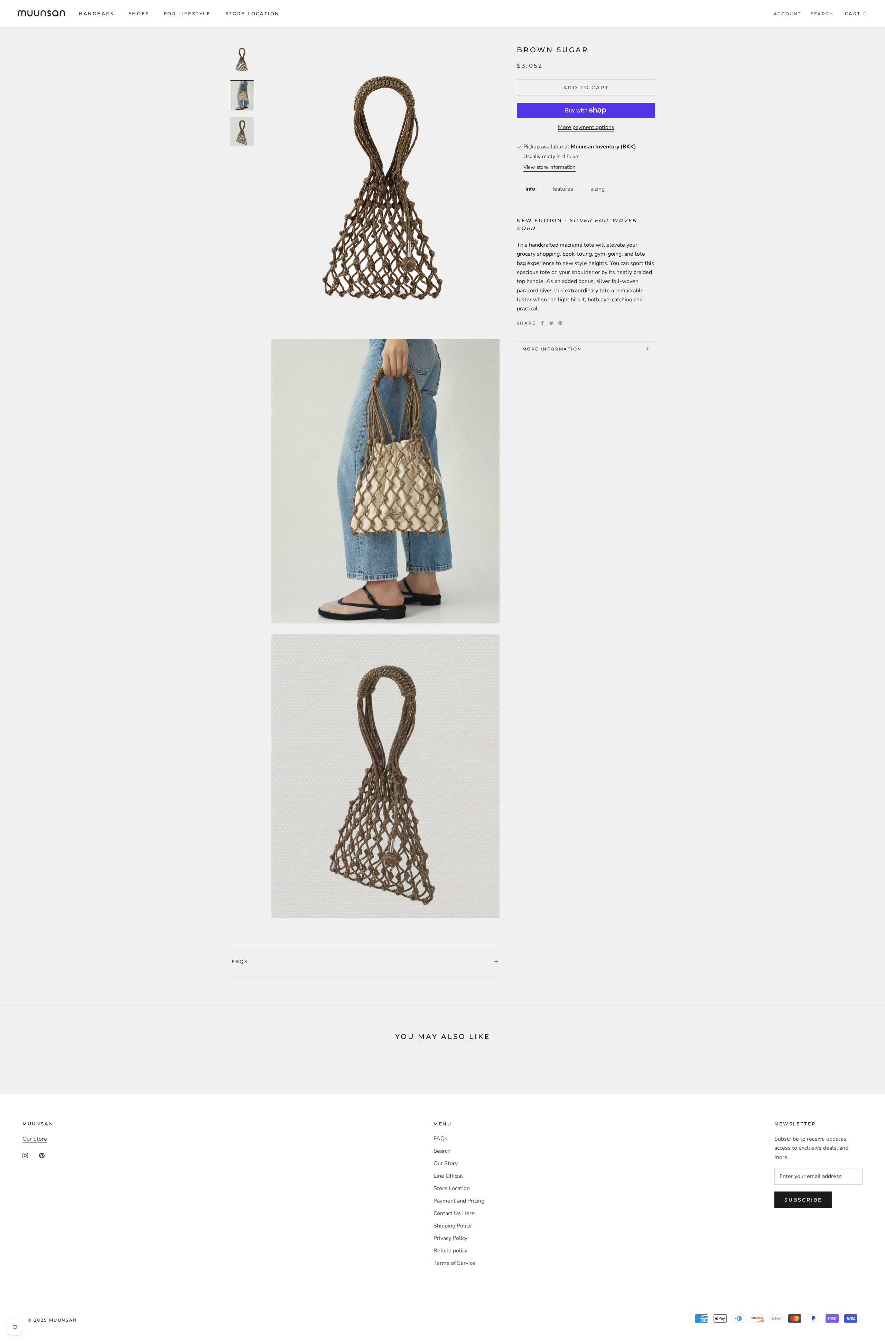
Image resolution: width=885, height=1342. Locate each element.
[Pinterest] (560, 323)
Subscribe (803, 1200)
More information (551, 349)
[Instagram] (25, 1154)
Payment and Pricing (459, 1201)
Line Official (448, 1176)
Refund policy (450, 1250)
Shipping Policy (453, 1226)
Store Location (252, 13)
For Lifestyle (187, 13)
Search (822, 13)
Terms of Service (454, 1263)
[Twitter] (551, 323)
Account (787, 13)
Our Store (34, 1139)
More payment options (586, 127)
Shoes (139, 13)
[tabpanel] (586, 256)
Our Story (446, 1163)
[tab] (530, 189)
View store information (549, 167)
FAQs (240, 961)
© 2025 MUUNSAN (52, 1320)
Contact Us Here (454, 1213)
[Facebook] (542, 323)
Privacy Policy (450, 1238)
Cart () (856, 13)
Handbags (96, 13)
